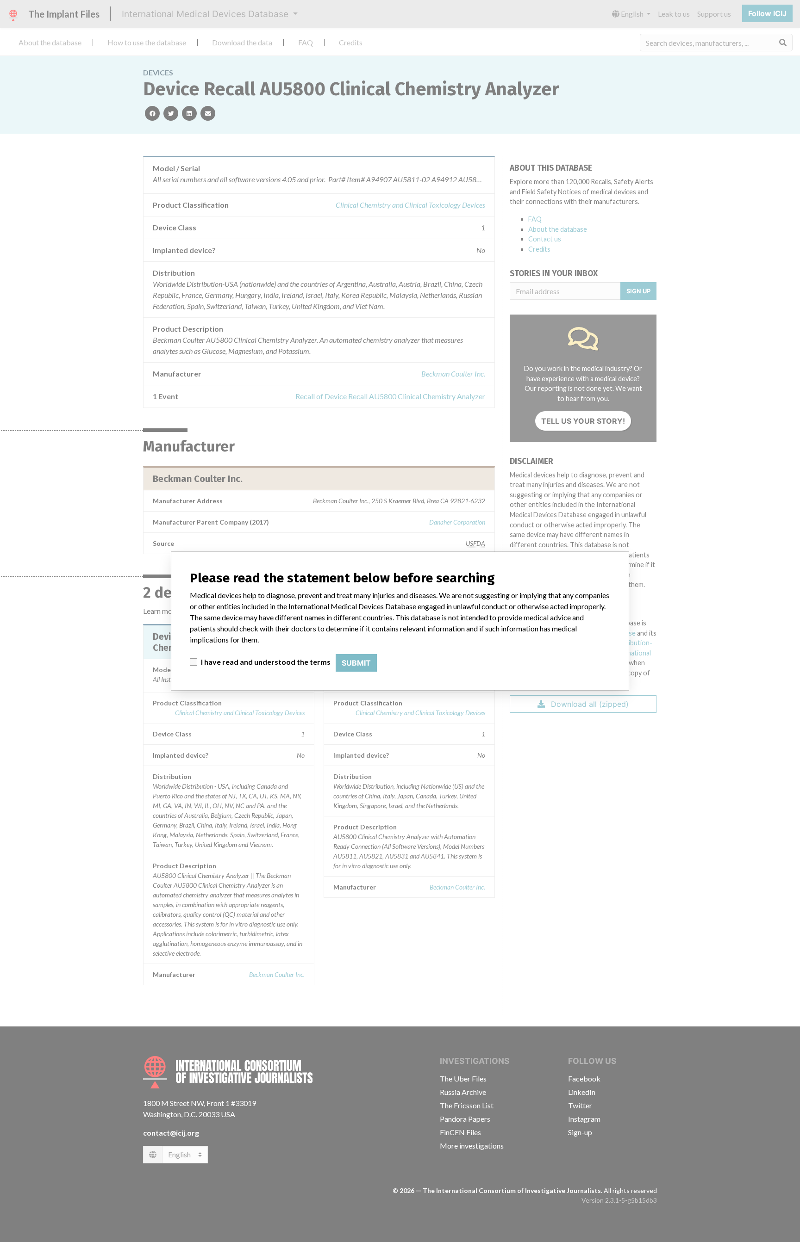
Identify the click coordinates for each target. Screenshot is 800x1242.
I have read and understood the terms (266, 661)
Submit (356, 662)
